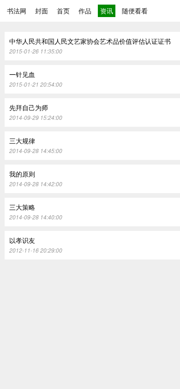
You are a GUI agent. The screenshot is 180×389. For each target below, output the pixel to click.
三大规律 (22, 140)
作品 (84, 10)
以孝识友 (22, 240)
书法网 (16, 10)
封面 (41, 10)
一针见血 (22, 74)
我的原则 (22, 173)
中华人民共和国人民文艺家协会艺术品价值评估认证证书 (90, 41)
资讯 (106, 10)
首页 (63, 10)
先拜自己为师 (28, 107)
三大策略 (22, 207)
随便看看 (135, 10)
